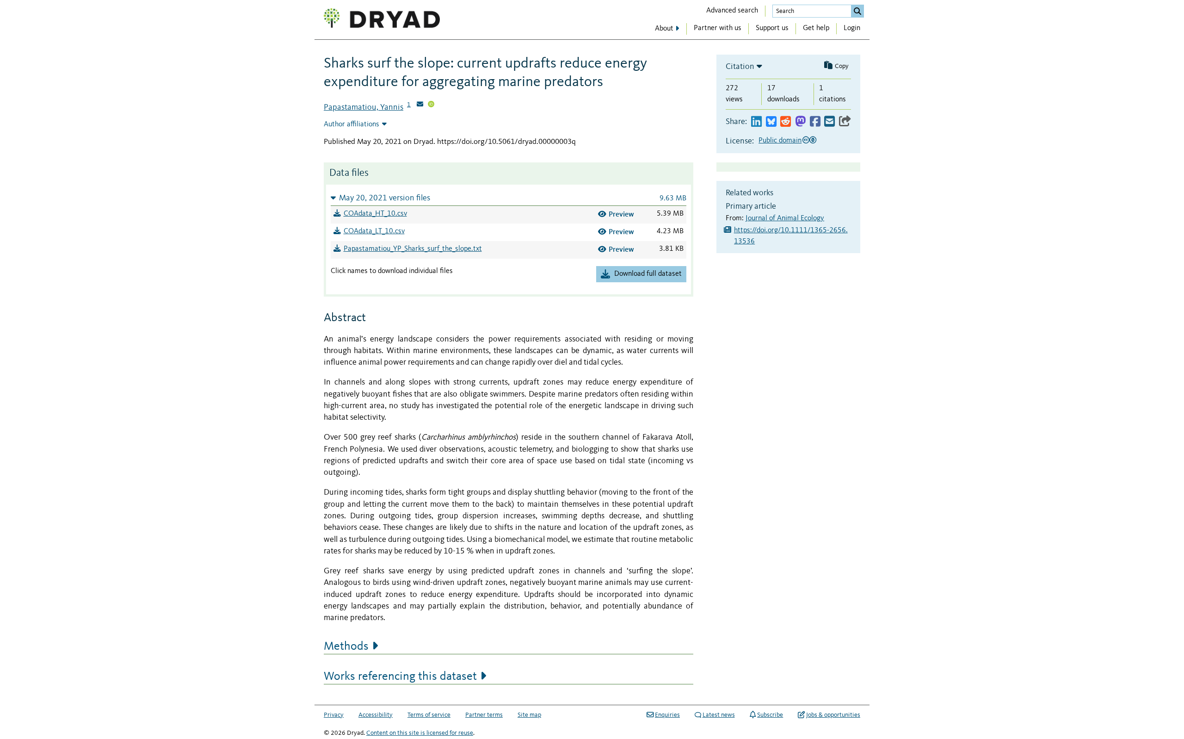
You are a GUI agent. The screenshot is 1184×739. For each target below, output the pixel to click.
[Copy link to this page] (845, 122)
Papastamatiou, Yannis (363, 107)
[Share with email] (829, 122)
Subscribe (770, 715)
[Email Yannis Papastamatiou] (420, 105)
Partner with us (717, 28)
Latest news (719, 715)
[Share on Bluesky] (771, 122)
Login (852, 28)
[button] (508, 197)
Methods (346, 646)
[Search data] (857, 11)
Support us (772, 28)
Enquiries (667, 715)
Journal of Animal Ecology (785, 218)
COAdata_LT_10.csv (374, 231)
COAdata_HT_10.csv (375, 213)
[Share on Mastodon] (800, 122)
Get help (816, 28)
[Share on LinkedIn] (756, 122)
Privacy (334, 715)
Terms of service (428, 715)
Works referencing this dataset (400, 677)
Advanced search (732, 10)
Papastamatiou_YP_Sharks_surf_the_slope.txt (413, 249)
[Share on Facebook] (815, 122)
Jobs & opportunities (833, 715)
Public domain (780, 140)
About (664, 28)
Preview (621, 214)
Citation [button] (740, 66)
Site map (529, 715)
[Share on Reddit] (785, 122)
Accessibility (375, 715)
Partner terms (484, 715)
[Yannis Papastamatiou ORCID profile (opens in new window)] (431, 105)
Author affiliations (351, 124)
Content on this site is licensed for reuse (419, 733)
